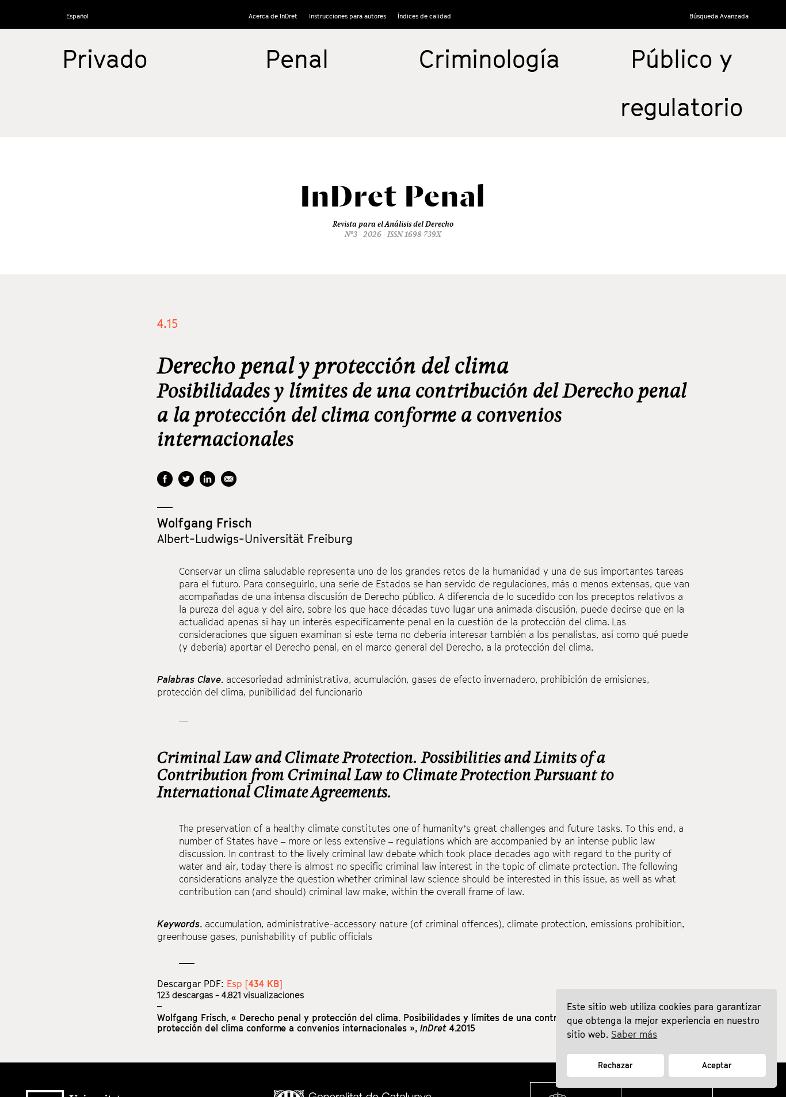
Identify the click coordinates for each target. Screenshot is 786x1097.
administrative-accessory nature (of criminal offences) (384, 924)
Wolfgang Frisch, (194, 1017)
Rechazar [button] (615, 1065)
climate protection (546, 924)
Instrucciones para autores (347, 16)
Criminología (489, 58)
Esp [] (255, 983)
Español (77, 16)
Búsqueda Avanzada (719, 16)
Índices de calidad (424, 16)
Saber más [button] (634, 1034)
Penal (297, 58)
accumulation (233, 924)
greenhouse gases (196, 936)
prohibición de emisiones (593, 679)
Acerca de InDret (273, 16)
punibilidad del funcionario (306, 692)
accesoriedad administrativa (287, 679)
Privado (104, 58)
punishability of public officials (306, 936)
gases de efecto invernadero (473, 679)
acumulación (380, 679)
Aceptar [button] (717, 1065)
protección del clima (200, 692)
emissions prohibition (636, 924)
